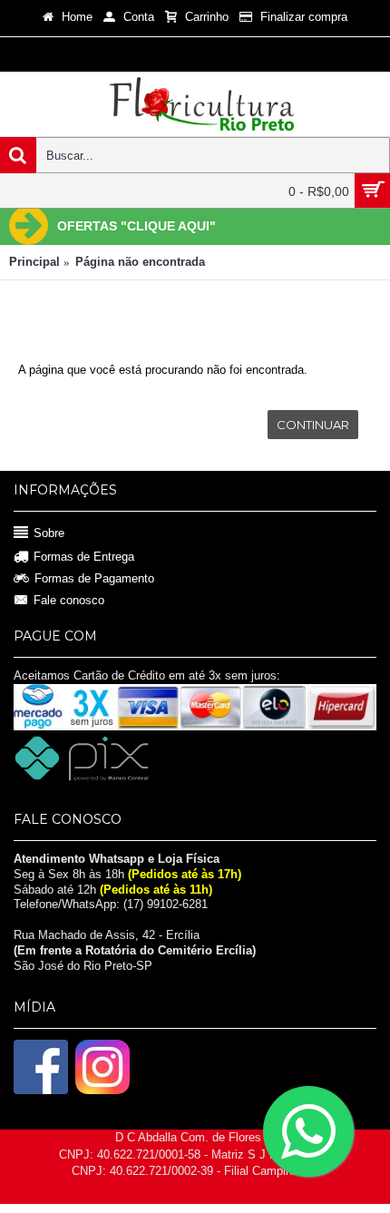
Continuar (313, 424)
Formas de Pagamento (94, 578)
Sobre (49, 533)
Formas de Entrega (84, 556)
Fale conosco (69, 600)
